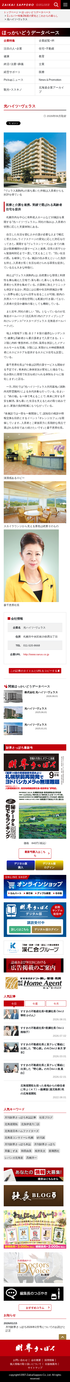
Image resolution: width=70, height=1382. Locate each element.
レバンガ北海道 (14, 1157)
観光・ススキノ (13, 89)
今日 (14, 1003)
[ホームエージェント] (33, 982)
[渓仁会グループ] (33, 947)
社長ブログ (45, 1117)
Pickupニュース (13, 80)
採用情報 (49, 1360)
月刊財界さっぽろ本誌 (18, 1144)
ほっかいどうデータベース (36, 12)
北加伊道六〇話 (30, 1124)
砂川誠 (41, 1137)
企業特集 (9, 40)
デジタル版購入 (20, 865)
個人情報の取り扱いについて (25, 1364)
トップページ (11, 12)
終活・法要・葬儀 (14, 64)
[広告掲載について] (33, 965)
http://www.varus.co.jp (36, 654)
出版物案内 (51, 1364)
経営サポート (12, 72)
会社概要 (36, 1360)
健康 (6, 56)
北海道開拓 (11, 1124)
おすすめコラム (35, 1307)
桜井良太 (40, 1151)
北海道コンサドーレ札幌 (19, 1137)
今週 (35, 1003)
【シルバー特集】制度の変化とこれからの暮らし (32, 15)
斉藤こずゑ (11, 1151)
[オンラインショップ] (35, 886)
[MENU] (65, 4)
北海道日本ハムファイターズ (22, 1131)
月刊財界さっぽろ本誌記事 (20, 1117)
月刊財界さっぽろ (44, 1144)
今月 (56, 1003)
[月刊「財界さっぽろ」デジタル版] (20, 929)
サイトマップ (35, 1367)
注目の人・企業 (13, 48)
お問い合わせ (20, 1360)
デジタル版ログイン (49, 865)
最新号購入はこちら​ (35, 853)
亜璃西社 (54, 1151)
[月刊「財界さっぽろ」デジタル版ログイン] (46, 929)
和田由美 (26, 1151)
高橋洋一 (31, 1157)
